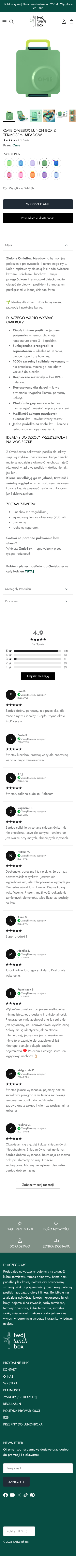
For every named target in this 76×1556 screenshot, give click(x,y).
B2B (6, 1417)
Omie (16, 145)
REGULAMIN (12, 1403)
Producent (11, 601)
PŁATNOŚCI (11, 1390)
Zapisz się (16, 1482)
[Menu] (4, 21)
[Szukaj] (13, 21)
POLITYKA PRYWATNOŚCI (21, 1410)
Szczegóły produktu (18, 589)
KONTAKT (9, 1369)
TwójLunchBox (20, 1542)
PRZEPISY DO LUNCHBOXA (23, 1424)
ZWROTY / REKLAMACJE (21, 1397)
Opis (8, 245)
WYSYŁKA (10, 1383)
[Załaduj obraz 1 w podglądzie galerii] (38, 69)
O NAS (8, 1376)
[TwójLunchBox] (38, 21)
